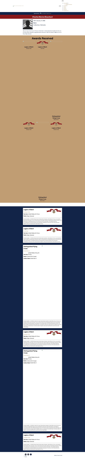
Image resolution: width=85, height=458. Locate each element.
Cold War (42, 48)
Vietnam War (28, 48)
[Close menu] (63, 1)
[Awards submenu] (67, 3)
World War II (56, 119)
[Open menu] (60, 6)
